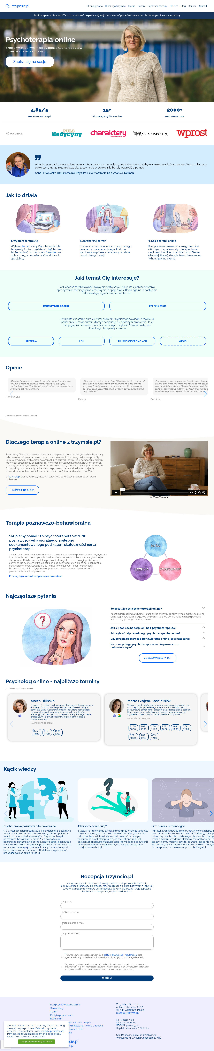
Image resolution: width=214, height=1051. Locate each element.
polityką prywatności (113, 955)
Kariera (192, 6)
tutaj (48, 249)
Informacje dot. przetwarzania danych (70, 1022)
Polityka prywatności (61, 1015)
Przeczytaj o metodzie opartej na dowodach (35, 576)
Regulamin (56, 1018)
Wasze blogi (56, 1008)
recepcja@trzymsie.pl (127, 1013)
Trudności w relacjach (132, 341)
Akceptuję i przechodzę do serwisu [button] (36, 1041)
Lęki (81, 341)
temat (26, 246)
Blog (183, 6)
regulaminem (131, 955)
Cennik (141, 6)
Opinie (131, 6)
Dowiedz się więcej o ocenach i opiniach (21, 416)
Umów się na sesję (22, 490)
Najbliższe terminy (157, 6)
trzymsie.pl (14, 476)
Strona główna (95, 6)
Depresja (31, 341)
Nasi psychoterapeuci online (65, 1004)
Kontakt (202, 6)
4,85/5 (39, 110)
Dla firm (174, 6)
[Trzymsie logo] (17, 6)
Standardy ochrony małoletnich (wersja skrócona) (77, 1025)
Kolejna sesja (157, 306)
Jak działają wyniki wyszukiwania (19, 688)
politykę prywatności (52, 1031)
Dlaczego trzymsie (115, 6)
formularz (52, 252)
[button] (10, 393)
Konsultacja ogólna (56, 306)
